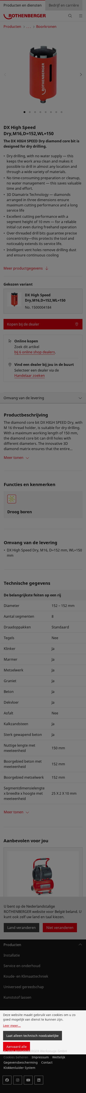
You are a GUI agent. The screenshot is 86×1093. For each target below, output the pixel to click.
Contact (46, 1062)
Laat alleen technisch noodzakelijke (32, 1036)
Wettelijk (58, 1057)
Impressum (40, 1057)
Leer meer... (12, 1025)
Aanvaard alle (16, 1047)
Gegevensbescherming (21, 1062)
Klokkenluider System (19, 1068)
